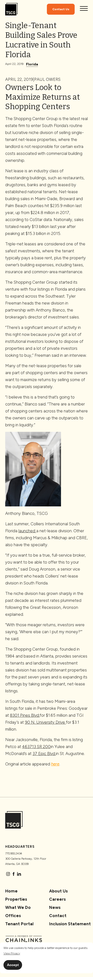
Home (11, 890)
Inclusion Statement (70, 923)
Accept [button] (13, 965)
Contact (57, 915)
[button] (11, 953)
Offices (13, 915)
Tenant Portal (19, 923)
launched (27, 530)
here (55, 763)
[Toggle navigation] (84, 9)
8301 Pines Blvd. (25, 715)
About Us (58, 890)
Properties (16, 899)
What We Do (18, 907)
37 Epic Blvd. (44, 753)
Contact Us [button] (60, 9)
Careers (57, 899)
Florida (32, 64)
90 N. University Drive (45, 722)
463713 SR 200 (36, 746)
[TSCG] (11, 9)
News (55, 907)
